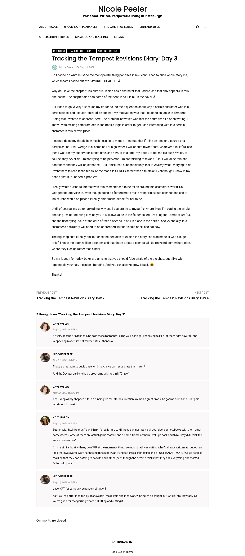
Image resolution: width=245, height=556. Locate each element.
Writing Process (108, 51)
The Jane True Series (118, 26)
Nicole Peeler (66, 67)
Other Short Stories (54, 36)
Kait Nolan (61, 417)
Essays (119, 36)
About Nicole (48, 26)
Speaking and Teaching (91, 36)
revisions (59, 51)
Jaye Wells (61, 324)
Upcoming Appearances (80, 26)
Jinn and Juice (150, 26)
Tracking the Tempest (81, 51)
